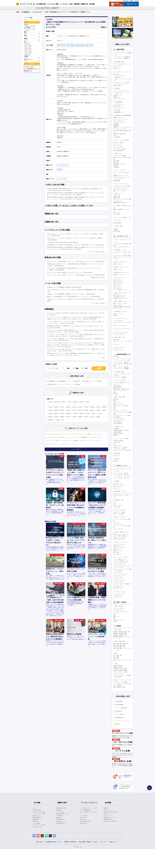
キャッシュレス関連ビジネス (123, 217)
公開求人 (27, 26)
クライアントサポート (118, 418)
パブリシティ (107, 815)
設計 (116, 653)
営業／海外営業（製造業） (119, 687)
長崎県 (80, 416)
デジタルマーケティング (119, 547)
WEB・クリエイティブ (121, 542)
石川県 (74, 410)
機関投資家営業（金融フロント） (121, 202)
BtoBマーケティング (118, 404)
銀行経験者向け (60, 823)
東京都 (50, 402)
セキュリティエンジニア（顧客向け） (122, 583)
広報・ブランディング (118, 619)
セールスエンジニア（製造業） (120, 682)
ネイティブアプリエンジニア (120, 574)
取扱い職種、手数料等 (85, 842)
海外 (63, 420)
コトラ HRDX (84, 815)
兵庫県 (104, 410)
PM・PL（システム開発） (119, 512)
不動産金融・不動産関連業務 (123, 115)
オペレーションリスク (118, 147)
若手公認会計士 (60, 819)
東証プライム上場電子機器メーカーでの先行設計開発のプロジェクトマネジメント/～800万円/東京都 (73, 296)
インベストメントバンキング (123, 72)
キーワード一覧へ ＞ (76, 449)
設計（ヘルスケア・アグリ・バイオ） (122, 660)
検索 (99, 368)
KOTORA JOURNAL (85, 821)
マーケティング (117, 402)
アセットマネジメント (118, 121)
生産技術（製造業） (118, 667)
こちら (30, 71)
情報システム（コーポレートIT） (121, 534)
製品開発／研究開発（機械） (120, 633)
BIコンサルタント (117, 284)
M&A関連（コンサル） (121, 311)
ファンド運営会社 (97, 381)
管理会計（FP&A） (118, 387)
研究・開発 (118, 629)
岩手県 (62, 407)
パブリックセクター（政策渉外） (121, 367)
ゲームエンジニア (117, 585)
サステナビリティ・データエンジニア (122, 493)
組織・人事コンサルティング (123, 292)
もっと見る (102, 357)
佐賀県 (74, 416)
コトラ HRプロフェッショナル (88, 808)
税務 (114, 392)
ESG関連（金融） (120, 61)
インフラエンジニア (37, 12)
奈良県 (62, 413)
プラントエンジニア (118, 673)
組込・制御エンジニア (118, 587)
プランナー (116, 613)
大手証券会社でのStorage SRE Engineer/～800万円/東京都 (62, 242)
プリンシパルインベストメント (120, 90)
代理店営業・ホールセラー (119, 164)
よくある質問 (36, 823)
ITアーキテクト (117, 286)
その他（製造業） (117, 677)
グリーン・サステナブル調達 (120, 672)
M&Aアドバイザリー (118, 313)
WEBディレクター (117, 551)
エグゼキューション (65, 437)
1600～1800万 (28, 51)
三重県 (98, 410)
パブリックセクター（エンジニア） (122, 476)
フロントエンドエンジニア (119, 562)
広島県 (93, 413)
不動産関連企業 (51, 384)
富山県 (68, 410)
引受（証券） (116, 212)
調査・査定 (116, 162)
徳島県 (50, 416)
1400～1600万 (28, 50)
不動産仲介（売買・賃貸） (119, 133)
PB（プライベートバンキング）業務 (122, 199)
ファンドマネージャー (118, 104)
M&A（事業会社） (117, 422)
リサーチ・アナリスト (118, 179)
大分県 (92, 416)
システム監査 (116, 442)
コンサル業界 (60, 812)
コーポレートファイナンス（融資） (122, 186)
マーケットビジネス (120, 170)
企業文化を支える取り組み (111, 812)
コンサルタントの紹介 (39, 813)
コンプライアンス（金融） (119, 149)
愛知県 (75, 402)
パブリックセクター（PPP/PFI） (121, 58)
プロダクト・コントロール (119, 390)
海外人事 (115, 435)
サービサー (116, 228)
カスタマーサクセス (118, 529)
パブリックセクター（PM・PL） (121, 474)
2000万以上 (27, 54)
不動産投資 (84, 437)
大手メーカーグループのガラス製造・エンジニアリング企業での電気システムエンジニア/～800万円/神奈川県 (75, 261)
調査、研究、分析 (120, 337)
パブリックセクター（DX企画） (121, 473)
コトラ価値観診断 (85, 810)
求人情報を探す (26, 12)
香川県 (56, 416)
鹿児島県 (50, 420)
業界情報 (35, 821)
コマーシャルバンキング (122, 183)
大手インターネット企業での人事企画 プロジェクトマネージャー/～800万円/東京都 (69, 272)
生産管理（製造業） (118, 665)
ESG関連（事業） (120, 372)
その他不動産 (116, 137)
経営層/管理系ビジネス (62, 813)
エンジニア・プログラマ (122, 557)
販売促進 (115, 621)
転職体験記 (36, 819)
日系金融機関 (50, 381)
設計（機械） (116, 657)
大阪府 (81, 402)
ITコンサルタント (117, 280)
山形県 (80, 407)
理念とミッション (109, 810)
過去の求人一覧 (37, 827)
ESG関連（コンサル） (121, 250)
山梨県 (50, 410)
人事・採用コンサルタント (119, 296)
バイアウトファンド (79, 434)
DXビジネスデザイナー (119, 485)
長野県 (62, 410)
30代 (30, 29)
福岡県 (87, 402)
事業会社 (59, 169)
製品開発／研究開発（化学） (120, 635)
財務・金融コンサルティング (123, 301)
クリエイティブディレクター (120, 611)
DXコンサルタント (117, 288)
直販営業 (115, 165)
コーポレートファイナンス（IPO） (121, 82)
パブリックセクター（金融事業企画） (122, 57)
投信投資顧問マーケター (119, 112)
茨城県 (92, 407)
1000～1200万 (28, 46)
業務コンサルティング (121, 267)
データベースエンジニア (119, 575)
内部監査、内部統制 (118, 440)
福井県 (80, 410)
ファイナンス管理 (120, 380)
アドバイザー (50, 440)
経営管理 (117, 453)
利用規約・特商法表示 (70, 842)
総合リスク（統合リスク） (119, 142)
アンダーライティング (95, 437)
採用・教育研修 (117, 432)
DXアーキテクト (117, 486)
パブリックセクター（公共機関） (121, 368)
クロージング (75, 444)
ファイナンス (96, 440)
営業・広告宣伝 (119, 606)
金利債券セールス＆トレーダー (120, 175)
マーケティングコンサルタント (120, 332)
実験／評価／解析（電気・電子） (121, 643)
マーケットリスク (117, 145)
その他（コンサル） (120, 347)
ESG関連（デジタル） (121, 491)
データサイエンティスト (119, 594)
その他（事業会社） (118, 423)
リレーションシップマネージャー (121, 187)
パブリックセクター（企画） (123, 360)
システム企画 (116, 507)
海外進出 (117, 459)
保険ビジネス (118, 153)
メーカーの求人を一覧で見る (98, 303)
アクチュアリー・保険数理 (119, 155)
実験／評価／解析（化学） (119, 646)
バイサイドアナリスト (118, 107)
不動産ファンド (117, 97)
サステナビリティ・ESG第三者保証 (122, 255)
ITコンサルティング (120, 277)
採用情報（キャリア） (110, 817)
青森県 (56, 407)
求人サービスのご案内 (39, 812)
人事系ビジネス (119, 426)
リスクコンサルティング (122, 318)
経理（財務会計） (117, 385)
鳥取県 (75, 413)
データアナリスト (117, 597)
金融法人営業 (116, 196)
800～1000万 (28, 45)
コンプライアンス (117, 445)
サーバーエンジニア (118, 582)
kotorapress (83, 819)
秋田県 (74, 407)
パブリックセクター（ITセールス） (121, 478)
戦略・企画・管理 (120, 397)
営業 (114, 615)
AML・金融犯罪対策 (118, 150)
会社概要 (106, 808)
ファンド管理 (116, 110)
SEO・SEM (116, 552)
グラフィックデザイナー (119, 608)
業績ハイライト (108, 813)
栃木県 (98, 407)
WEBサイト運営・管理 (118, 539)
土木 (114, 135)
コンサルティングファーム (65, 384)
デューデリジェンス (66, 440)
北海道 (50, 407)
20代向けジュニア (61, 821)
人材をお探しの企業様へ (128, 0)
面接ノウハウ (36, 815)
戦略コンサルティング (121, 261)
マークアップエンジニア (119, 544)
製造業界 (58, 817)
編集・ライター (117, 616)
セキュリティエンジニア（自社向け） (122, 450)
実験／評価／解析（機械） (119, 645)
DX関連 (117, 481)
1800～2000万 (28, 53)
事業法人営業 (116, 197)
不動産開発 (116, 125)
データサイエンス (120, 591)
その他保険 (116, 167)
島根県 (81, 413)
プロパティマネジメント (119, 122)
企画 (114, 407)
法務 (114, 444)
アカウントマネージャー (119, 524)
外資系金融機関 (61, 381)
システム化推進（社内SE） (120, 536)
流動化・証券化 (117, 85)
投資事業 (117, 88)
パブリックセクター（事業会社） (121, 362)
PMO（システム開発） (118, 514)
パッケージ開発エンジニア (119, 559)
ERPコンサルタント (118, 281)
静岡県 (92, 410)
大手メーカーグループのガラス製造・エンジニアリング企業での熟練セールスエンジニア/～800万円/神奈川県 (75, 275)
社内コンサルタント (118, 505)
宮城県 (68, 407)
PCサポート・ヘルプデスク (120, 537)
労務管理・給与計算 (118, 433)
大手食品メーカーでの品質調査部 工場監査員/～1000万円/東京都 (64, 287)
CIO (114, 503)
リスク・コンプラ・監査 (122, 438)
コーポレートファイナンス (54, 434)
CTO (114, 502)
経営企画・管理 (119, 500)
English (137, 0)
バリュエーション (98, 434)
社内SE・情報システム (121, 532)
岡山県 (87, 413)
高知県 (68, 416)
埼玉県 (63, 402)
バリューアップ (67, 434)
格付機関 (115, 229)
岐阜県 (86, 410)
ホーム (34, 808)
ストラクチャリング (52, 437)
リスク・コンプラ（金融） (122, 140)
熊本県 (86, 416)
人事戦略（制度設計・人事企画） (121, 430)
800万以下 (27, 43)
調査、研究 (116, 339)
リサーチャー (116, 344)
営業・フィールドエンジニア (123, 680)
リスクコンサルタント (118, 320)
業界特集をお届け (61, 808)
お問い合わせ (40, 842)
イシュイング (116, 221)
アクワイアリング (117, 219)
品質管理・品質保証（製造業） (120, 670)
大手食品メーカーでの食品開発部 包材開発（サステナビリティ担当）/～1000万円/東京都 (71, 294)
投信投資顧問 (118, 102)
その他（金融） (119, 226)
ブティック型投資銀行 (74, 381)
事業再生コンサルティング (122, 272)
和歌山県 (68, 413)
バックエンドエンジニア (119, 564)
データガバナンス (117, 595)
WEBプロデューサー (118, 546)
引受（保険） (116, 160)
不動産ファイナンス (118, 117)
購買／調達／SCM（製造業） (120, 668)
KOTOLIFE (83, 817)
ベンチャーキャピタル (118, 99)
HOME (17, 12)
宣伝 (114, 618)
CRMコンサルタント (118, 283)
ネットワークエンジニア (119, 580)
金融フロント (118, 194)
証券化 (89, 434)
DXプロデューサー (117, 483)
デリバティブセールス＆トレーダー (122, 177)
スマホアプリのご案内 (39, 825)
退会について (113, 842)
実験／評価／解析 (120, 641)
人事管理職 (116, 429)
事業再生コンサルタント (119, 274)
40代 (34, 29)
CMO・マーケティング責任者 (120, 405)
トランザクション (51, 444)
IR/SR (114, 401)
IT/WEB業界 (59, 815)
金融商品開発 (116, 180)
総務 (114, 409)
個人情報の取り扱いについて (54, 842)
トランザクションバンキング (120, 189)
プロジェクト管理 (120, 510)
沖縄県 (57, 420)
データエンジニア (117, 577)
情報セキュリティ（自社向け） (120, 447)
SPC (81, 440)
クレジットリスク (117, 144)
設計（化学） (116, 658)
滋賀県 (56, 413)
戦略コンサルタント (118, 264)
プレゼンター (116, 109)
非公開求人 (33, 26)
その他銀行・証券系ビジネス (123, 205)
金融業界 (58, 810)
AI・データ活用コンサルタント (120, 289)
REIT (57, 440)
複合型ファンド (117, 95)
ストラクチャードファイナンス (120, 83)
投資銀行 (76, 440)
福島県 (86, 407)
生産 (116, 663)
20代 (26, 29)
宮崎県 (98, 416)
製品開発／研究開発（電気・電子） (122, 631)
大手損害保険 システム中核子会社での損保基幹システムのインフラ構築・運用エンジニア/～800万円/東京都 (75, 245)
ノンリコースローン (64, 444)
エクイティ (88, 440)
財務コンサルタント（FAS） (120, 303)
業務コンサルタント (118, 269)
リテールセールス (117, 201)
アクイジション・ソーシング (120, 119)
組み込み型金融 (117, 223)
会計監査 (115, 394)
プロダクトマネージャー (119, 420)
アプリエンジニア (117, 588)
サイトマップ (104, 842)
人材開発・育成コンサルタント (120, 298)
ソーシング (76, 437)
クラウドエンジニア (118, 572)
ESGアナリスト (117, 67)
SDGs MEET (83, 823)
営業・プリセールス (120, 517)
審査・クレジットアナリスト (120, 190)
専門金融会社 (86, 381)
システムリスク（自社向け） (120, 448)
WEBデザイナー (117, 549)
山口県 (99, 413)
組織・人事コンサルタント (119, 295)
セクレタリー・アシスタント (120, 410)
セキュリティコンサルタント (120, 325)
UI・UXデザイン (117, 554)
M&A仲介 (115, 315)
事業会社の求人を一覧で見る (98, 277)
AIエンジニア (116, 488)
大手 (65, 178)
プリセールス (116, 522)
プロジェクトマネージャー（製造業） (122, 675)
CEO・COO (116, 455)
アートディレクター (118, 610)
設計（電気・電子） (118, 655)
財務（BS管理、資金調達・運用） (121, 389)
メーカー (59, 178)
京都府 (50, 413)
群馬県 (104, 407)
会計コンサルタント (118, 305)
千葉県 (69, 402)
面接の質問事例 (37, 817)
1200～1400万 (28, 48)
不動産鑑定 (116, 124)
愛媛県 (62, 416)
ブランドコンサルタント (119, 334)
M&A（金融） (116, 74)
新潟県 (56, 410)
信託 (114, 208)
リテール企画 (116, 214)
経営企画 (115, 399)
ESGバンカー (116, 68)
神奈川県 (59, 142)
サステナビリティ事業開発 (119, 377)
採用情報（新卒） (109, 819)
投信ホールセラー (117, 105)
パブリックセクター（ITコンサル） (121, 247)
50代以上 (27, 30)
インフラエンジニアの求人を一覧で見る (95, 251)
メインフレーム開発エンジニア (120, 561)
